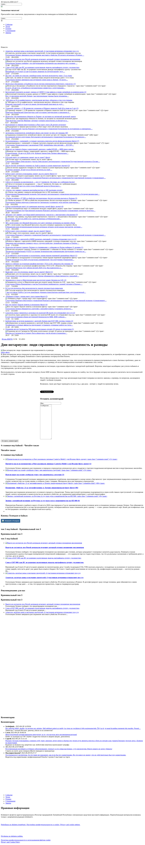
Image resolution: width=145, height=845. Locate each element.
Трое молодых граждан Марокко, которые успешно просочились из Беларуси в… (36, 121)
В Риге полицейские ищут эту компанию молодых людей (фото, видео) (34, 206)
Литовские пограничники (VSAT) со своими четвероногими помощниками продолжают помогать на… (45, 251)
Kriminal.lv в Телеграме (12, 521)
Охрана (8, 29)
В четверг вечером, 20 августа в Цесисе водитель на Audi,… (28, 170)
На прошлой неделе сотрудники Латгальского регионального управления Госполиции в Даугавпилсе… (45, 137)
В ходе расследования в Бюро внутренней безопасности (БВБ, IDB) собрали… (35, 317)
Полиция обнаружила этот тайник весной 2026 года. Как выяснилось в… (34, 268)
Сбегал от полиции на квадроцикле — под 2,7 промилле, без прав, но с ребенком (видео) (40, 182)
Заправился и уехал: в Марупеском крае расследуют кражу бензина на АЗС (35, 280)
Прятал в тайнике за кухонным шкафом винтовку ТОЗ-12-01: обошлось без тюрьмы (39, 264)
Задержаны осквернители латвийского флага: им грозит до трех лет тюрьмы (36, 133)
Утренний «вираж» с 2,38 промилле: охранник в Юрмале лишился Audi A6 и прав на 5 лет (41, 108)
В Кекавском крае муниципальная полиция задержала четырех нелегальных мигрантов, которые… (43, 227)
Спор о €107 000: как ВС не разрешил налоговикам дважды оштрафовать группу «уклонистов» (42, 67)
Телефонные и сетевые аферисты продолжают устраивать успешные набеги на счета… (39, 325)
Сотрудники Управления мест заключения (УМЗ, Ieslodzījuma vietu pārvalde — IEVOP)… (39, 145)
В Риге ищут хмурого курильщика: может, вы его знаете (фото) (31, 174)
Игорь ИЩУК (7, 339)
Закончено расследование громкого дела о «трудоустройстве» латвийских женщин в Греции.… (42, 243)
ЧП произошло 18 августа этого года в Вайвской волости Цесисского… (33, 186)
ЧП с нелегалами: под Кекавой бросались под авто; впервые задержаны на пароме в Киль (40, 223)
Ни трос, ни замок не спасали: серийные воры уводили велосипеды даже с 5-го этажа (38, 76)
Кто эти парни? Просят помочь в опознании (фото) (26, 305)
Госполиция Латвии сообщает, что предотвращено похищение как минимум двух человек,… (41, 63)
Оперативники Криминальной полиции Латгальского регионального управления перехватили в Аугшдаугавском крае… (52, 194)
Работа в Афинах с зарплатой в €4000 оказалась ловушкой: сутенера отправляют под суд (40, 239)
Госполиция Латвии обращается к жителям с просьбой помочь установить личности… (39, 309)
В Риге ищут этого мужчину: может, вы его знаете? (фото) (28, 231)
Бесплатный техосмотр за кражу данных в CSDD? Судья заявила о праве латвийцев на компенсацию (45, 92)
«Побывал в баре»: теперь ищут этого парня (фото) (26, 296)
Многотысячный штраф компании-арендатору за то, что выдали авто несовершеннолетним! (41, 734)
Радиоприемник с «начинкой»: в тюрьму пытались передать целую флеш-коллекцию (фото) (42, 141)
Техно (7, 26)
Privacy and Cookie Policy (10, 842)
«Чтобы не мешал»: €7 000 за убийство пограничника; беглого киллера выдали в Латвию (41, 198)
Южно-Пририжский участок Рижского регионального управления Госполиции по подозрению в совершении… (49, 129)
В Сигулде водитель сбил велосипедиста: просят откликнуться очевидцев (34, 288)
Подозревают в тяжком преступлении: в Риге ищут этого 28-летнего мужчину (35, 125)
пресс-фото (5, 352)
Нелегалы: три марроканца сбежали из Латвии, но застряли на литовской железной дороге (40, 116)
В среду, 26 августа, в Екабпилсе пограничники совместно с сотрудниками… (35, 88)
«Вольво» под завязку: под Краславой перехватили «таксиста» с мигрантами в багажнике (41, 215)
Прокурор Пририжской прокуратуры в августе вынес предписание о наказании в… (38, 112)
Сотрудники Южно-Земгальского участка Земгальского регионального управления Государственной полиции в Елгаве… (52, 161)
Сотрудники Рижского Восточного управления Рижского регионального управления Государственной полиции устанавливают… (56, 300)
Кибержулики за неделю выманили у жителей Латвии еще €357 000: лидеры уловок (39, 321)
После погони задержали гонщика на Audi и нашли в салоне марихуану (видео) (37, 166)
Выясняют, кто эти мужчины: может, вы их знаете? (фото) (29, 272)
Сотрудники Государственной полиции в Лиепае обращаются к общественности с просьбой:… (42, 276)
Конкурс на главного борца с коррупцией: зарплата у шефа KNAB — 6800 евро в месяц (39, 149)
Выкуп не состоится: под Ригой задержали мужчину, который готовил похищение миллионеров (42, 59)
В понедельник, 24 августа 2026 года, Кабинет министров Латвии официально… (37, 153)
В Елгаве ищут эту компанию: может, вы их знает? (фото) (27, 157)
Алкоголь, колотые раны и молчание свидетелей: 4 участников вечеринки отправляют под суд (42, 51)
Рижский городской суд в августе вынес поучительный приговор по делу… (34, 104)
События (8, 24)
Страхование (10, 31)
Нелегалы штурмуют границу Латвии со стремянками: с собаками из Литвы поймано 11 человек (44, 247)
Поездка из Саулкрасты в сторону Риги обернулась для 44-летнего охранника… (36, 333)
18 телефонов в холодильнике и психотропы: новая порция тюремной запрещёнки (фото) (41, 255)
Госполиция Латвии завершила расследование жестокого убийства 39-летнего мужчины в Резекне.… (44, 55)
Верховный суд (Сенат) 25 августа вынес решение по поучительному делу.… (35, 71)
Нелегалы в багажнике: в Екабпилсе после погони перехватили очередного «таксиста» (40, 84)
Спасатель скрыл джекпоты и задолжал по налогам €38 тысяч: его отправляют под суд (40, 313)
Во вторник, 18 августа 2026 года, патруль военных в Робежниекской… (33, 219)
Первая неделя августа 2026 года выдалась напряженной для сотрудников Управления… (39, 260)
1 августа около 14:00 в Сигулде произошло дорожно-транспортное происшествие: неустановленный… (45, 292)
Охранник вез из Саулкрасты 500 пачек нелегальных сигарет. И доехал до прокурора (39, 329)
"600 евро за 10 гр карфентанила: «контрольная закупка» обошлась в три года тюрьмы (38, 100)
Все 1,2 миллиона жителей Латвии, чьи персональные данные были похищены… (37, 96)
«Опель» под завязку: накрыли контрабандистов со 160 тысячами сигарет (34, 190)
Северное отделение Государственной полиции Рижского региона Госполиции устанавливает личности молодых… (50, 211)
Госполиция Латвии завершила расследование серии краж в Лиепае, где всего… (36, 80)
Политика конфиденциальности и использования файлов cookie (26, 840)
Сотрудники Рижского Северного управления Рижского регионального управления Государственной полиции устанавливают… (55, 178)
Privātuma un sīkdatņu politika (12, 836)
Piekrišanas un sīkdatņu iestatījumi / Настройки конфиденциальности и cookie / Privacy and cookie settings (40, 825)
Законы (8, 33)
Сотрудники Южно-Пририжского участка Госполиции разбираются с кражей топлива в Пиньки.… (43, 284)
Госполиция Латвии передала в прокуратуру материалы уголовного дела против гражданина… (42, 202)
